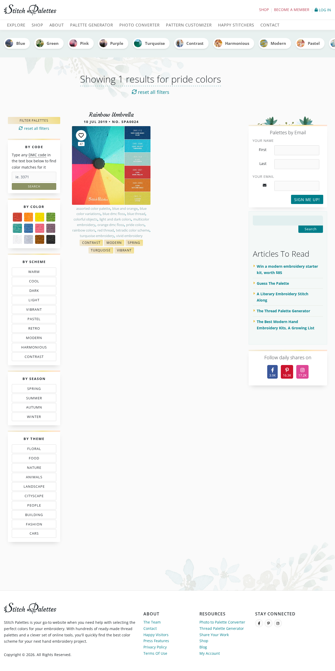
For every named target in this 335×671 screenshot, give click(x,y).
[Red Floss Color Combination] (17, 217)
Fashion (35, 525)
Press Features (156, 640)
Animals (35, 478)
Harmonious (237, 43)
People (33, 506)
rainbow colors (83, 230)
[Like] (81, 135)
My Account (209, 653)
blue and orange (125, 208)
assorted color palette (93, 208)
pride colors (135, 224)
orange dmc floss (110, 224)
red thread (105, 230)
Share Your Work (214, 634)
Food (35, 459)
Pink (84, 43)
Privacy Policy (155, 647)
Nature (35, 468)
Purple (116, 43)
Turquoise (155, 43)
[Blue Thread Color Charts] (28, 228)
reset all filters (153, 92)
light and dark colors (115, 219)
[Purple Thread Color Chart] (50, 228)
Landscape (35, 487)
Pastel (314, 43)
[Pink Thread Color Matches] (39, 228)
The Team (152, 622)
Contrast (195, 43)
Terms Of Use (155, 653)
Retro (35, 329)
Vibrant (35, 310)
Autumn (35, 408)
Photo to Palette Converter (222, 622)
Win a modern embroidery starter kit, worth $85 (287, 269)
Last (262, 163)
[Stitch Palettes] (84, 10)
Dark (35, 291)
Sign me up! (307, 199)
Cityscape (35, 496)
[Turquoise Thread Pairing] (17, 228)
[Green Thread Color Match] (50, 217)
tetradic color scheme (132, 230)
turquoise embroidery (97, 235)
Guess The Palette (273, 283)
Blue (20, 43)
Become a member (291, 9)
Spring (35, 389)
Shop (264, 9)
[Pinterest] (268, 623)
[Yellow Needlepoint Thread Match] (39, 217)
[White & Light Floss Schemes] (17, 239)
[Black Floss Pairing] (50, 239)
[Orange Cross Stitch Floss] (28, 217)
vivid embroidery (129, 235)
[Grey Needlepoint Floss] (28, 239)
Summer (35, 399)
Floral (35, 449)
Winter (34, 417)
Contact (150, 628)
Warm (35, 272)
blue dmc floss (114, 213)
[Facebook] (259, 623)
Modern (278, 43)
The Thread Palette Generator (283, 310)
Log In (324, 9)
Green (53, 43)
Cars (33, 534)
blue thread (136, 213)
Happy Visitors (156, 634)
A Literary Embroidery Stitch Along (282, 297)
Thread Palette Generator (221, 628)
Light (35, 301)
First (262, 149)
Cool (35, 282)
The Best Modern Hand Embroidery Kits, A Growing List (285, 324)
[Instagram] (278, 623)
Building (35, 515)
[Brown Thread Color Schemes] (39, 239)
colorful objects (85, 219)
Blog (203, 647)
